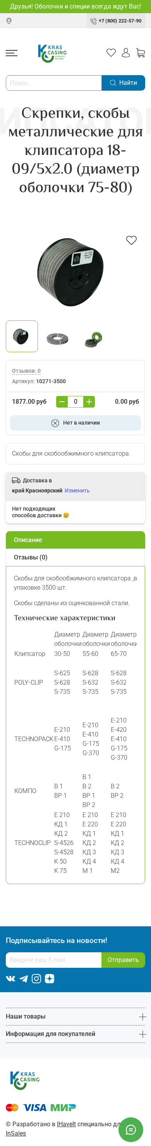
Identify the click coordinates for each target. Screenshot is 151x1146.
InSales (16, 1133)
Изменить (77, 490)
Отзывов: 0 (26, 371)
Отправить (123, 960)
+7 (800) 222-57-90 (120, 21)
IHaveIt (66, 1124)
